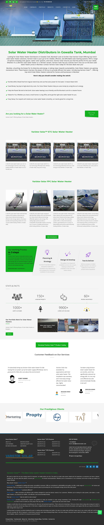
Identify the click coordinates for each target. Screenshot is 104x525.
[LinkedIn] (13, 2)
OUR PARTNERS (9, 444)
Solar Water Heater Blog (34, 519)
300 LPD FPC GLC (41, 454)
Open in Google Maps (76, 456)
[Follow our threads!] (90, 466)
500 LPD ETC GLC (56, 442)
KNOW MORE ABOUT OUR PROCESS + (16, 268)
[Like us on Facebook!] (87, 466)
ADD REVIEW (23, 446)
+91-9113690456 (48, 1)
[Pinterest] (94, 466)
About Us (24, 519)
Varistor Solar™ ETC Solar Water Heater (52, 132)
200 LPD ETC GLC (41, 446)
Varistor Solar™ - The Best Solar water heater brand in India (32, 473)
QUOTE (96, 7)
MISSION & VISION (24, 442)
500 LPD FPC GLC (56, 454)
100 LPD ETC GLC (41, 442)
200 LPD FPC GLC (56, 452)
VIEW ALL (9, 334)
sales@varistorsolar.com (79, 443)
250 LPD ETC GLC (56, 444)
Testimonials (17, 519)
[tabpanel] (52, 23)
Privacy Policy (9, 519)
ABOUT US (8, 442)
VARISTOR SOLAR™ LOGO (26, 444)
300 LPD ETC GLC (41, 444)
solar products (38, 478)
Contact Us (52, 519)
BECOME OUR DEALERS (11, 446)
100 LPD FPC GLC (41, 452)
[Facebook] (7, 2)
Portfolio (45, 519)
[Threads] (10, 2)
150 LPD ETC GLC (56, 446)
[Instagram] (16, 2)
